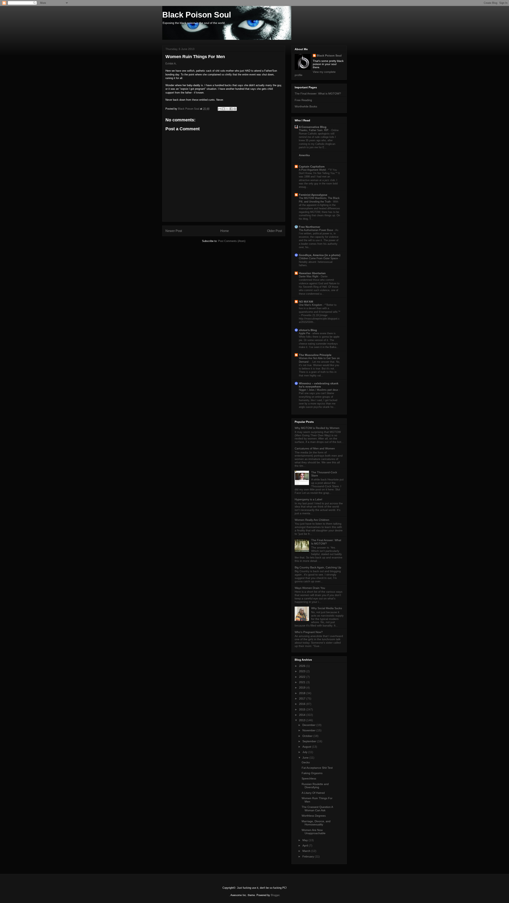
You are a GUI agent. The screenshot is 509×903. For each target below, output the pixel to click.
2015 (302, 709)
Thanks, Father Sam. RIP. (314, 130)
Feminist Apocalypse (313, 194)
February (308, 856)
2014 (302, 714)
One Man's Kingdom (311, 304)
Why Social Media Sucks (326, 608)
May (305, 840)
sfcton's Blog (308, 330)
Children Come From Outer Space (319, 258)
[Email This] (220, 109)
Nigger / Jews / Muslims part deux (319, 389)
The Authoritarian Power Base (316, 230)
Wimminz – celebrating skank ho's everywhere (318, 385)
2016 (302, 703)
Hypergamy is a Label (308, 499)
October (307, 735)
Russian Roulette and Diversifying (315, 785)
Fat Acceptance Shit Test (317, 767)
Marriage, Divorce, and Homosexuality (316, 823)
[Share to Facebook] (231, 109)
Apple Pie (305, 333)
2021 (302, 682)
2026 (302, 665)
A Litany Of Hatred (313, 792)
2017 (302, 698)
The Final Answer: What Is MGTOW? (326, 542)
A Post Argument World (312, 169)
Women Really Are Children (312, 519)
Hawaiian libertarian (312, 273)
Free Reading (303, 100)
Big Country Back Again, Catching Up (318, 567)
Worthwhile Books (306, 106)
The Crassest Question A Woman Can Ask (317, 808)
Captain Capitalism (311, 166)
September (309, 741)
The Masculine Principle (315, 355)
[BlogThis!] (223, 109)
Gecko (306, 762)
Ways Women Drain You (310, 587)
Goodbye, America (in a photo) (319, 255)
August (307, 746)
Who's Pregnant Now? (309, 632)
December (309, 725)
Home (224, 231)
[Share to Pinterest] (235, 109)
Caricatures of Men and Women (315, 448)
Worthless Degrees (314, 815)
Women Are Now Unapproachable (313, 831)
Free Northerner (309, 226)
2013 (302, 720)
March (306, 850)
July (305, 752)
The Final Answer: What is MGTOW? (318, 93)
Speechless (309, 778)
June (305, 757)
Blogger (275, 895)
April (305, 845)
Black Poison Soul (196, 14)
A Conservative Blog (312, 127)
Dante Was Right (309, 276)
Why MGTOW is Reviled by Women (317, 428)
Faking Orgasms (312, 773)
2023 (302, 671)
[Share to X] (227, 109)
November (309, 730)
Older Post (274, 231)
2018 (302, 693)
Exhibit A (170, 63)
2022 (302, 676)
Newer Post (173, 231)
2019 (302, 687)
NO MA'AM (306, 301)
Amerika (304, 155)
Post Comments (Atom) (231, 241)
